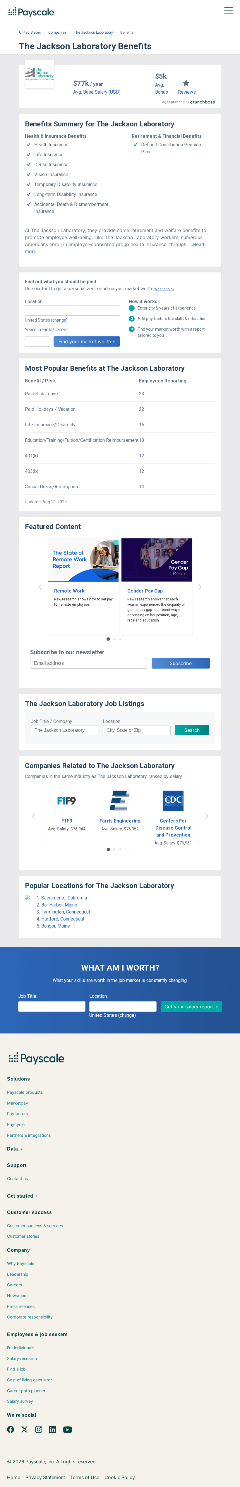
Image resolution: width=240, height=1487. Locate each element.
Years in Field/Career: (47, 329)
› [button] (200, 586)
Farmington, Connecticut (65, 912)
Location (111, 721)
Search (192, 730)
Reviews (187, 92)
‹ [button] (40, 586)
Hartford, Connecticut (62, 919)
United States (30, 32)
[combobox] (72, 310)
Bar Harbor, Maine (59, 905)
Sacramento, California (64, 898)
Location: (34, 301)
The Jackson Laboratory (93, 32)
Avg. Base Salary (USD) (97, 92)
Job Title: (27, 996)
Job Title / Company (51, 721)
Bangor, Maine (55, 926)
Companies (57, 32)
